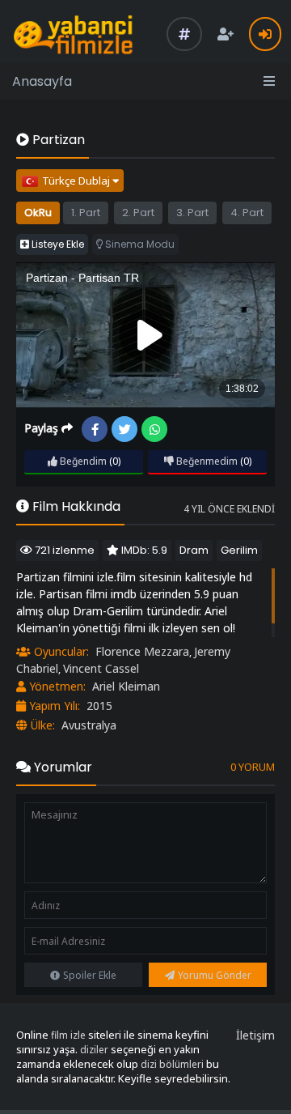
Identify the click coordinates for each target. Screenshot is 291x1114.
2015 (99, 705)
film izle (68, 1035)
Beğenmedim (206, 461)
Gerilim (239, 550)
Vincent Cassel (101, 668)
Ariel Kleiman (126, 686)
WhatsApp (154, 429)
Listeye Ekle (56, 244)
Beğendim (82, 461)
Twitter (124, 429)
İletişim (255, 1035)
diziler (94, 1050)
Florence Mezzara (142, 651)
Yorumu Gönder (214, 975)
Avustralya (88, 725)
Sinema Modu (139, 244)
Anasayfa (42, 81)
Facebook (95, 429)
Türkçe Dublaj (77, 180)
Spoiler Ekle (89, 975)
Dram (194, 550)
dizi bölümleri (172, 1064)
